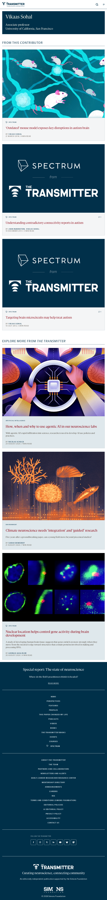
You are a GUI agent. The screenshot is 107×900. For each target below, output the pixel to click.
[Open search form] (97, 4)
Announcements (53, 787)
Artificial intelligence (15, 421)
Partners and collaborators (53, 769)
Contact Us (53, 823)
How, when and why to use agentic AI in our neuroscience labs (51, 427)
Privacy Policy (53, 814)
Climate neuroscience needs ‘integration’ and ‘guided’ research (51, 531)
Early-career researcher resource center (53, 778)
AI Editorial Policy (53, 809)
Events (53, 737)
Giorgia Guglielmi (17, 653)
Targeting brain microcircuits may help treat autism (39, 317)
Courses (53, 741)
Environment (11, 524)
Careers (53, 791)
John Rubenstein (16, 229)
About (53, 760)
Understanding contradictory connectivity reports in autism (44, 223)
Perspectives (53, 701)
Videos (53, 724)
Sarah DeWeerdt (16, 543)
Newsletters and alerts (53, 774)
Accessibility (53, 818)
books (53, 733)
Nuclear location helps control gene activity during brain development (47, 634)
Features (53, 706)
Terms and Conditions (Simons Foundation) (53, 800)
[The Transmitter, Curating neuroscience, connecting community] (24, 4)
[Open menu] (104, 4)
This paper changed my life (53, 715)
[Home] (53, 866)
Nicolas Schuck (16, 442)
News (53, 697)
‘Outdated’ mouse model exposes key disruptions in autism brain (47, 128)
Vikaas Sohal (15, 134)
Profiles (53, 710)
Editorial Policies (53, 805)
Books (53, 728)
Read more (53, 683)
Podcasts (53, 719)
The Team (53, 765)
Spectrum (13, 122)
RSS (53, 796)
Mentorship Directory (53, 782)
